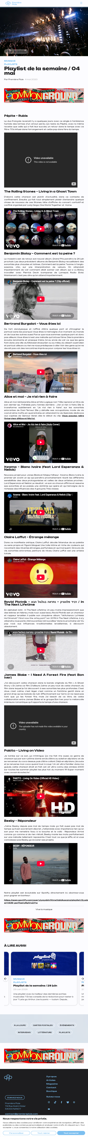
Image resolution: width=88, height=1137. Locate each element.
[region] (44, 1126)
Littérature (45, 1032)
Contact (51, 1087)
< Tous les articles (16, 51)
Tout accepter (71, 1133)
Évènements (67, 1025)
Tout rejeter (43, 1133)
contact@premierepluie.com (21, 1114)
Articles (50, 1080)
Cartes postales (43, 1025)
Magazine (52, 1084)
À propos (51, 1076)
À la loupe (20, 1025)
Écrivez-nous (14, 1098)
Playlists (64, 1032)
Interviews (24, 1032)
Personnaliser (16, 1133)
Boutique (51, 1091)
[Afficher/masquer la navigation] (81, 2)
